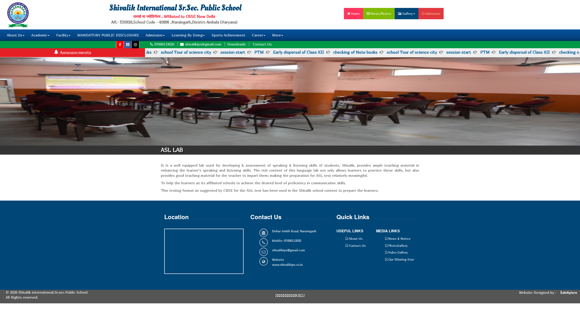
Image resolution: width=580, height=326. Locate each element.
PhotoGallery (397, 245)
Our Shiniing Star (400, 259)
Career (257, 35)
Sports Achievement (228, 35)
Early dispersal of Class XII (298, 52)
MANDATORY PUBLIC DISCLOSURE (108, 35)
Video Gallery (397, 252)
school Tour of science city (186, 52)
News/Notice (380, 13)
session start (232, 52)
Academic (39, 35)
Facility (62, 35)
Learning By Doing (187, 35)
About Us (14, 35)
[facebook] (120, 44)
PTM (259, 52)
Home (355, 13)
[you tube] (128, 44)
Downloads (236, 44)
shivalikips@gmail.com (288, 250)
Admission (432, 13)
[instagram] (135, 44)
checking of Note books (355, 52)
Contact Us (262, 44)
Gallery (407, 13)
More (276, 35)
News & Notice (399, 238)
